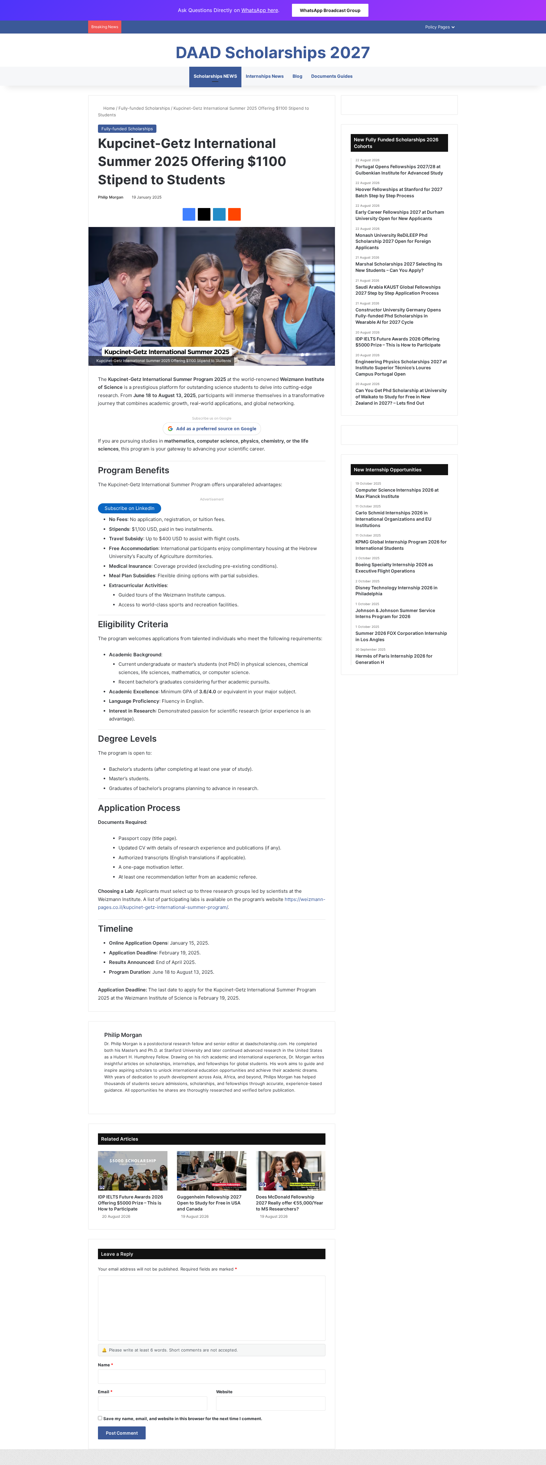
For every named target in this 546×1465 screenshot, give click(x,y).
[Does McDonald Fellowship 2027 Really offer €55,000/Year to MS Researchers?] (290, 1170)
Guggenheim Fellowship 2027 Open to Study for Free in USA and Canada (209, 1202)
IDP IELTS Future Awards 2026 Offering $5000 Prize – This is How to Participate (130, 1202)
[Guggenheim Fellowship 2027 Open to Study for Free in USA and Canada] (211, 1170)
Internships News (265, 76)
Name (105, 1364)
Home (108, 108)
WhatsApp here (259, 10)
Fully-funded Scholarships (144, 108)
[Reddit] (234, 214)
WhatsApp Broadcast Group (330, 10)
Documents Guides (332, 76)
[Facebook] (189, 214)
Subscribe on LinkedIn (130, 508)
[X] (204, 214)
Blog (297, 76)
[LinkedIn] (219, 214)
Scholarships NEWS (215, 76)
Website (224, 1391)
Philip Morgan (110, 197)
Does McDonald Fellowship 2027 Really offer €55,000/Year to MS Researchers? (289, 1202)
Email (105, 1391)
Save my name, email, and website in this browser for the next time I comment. (182, 1418)
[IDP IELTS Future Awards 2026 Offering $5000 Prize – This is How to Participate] (132, 1170)
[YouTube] (131, 1100)
